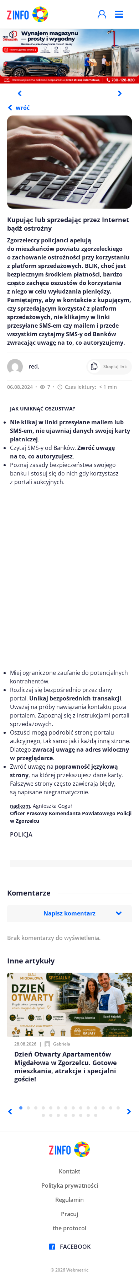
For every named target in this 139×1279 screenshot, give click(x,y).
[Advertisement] (69, 577)
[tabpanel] (69, 56)
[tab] (20, 1107)
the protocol (69, 1228)
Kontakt (69, 1171)
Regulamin (69, 1200)
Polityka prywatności (69, 1185)
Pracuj (69, 1214)
